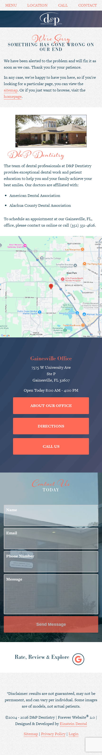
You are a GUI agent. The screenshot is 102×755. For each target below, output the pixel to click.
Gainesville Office (51, 358)
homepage (13, 96)
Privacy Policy (53, 734)
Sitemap (31, 734)
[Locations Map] (51, 286)
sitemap (11, 90)
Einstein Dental (73, 723)
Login (74, 734)
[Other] (78, 659)
